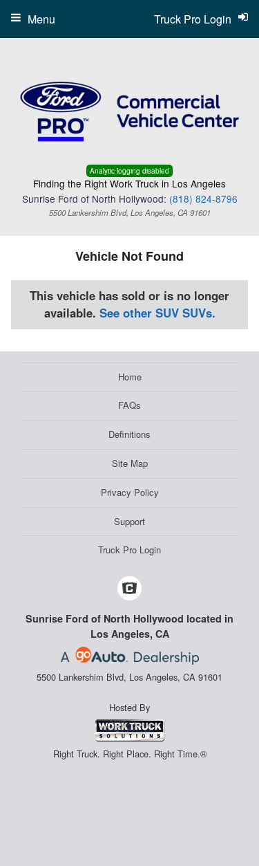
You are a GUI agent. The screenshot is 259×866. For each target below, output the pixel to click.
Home (130, 376)
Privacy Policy (130, 492)
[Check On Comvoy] (129, 589)
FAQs (129, 405)
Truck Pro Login (129, 549)
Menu (41, 19)
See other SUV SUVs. (157, 312)
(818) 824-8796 (203, 198)
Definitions (129, 434)
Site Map (130, 463)
